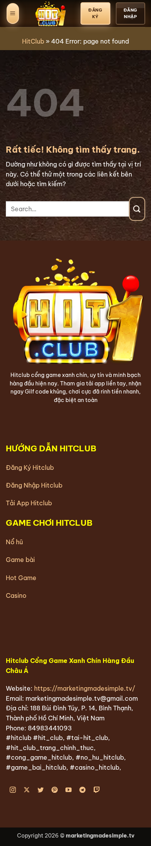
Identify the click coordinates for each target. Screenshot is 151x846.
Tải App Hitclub (29, 503)
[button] (13, 13)
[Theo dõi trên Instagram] (13, 789)
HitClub (33, 41)
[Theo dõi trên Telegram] (82, 789)
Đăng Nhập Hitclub (34, 485)
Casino (16, 595)
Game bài (20, 559)
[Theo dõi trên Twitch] (96, 789)
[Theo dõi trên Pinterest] (54, 789)
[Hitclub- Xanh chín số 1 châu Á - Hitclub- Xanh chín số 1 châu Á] (50, 13)
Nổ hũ (14, 542)
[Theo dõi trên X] (27, 789)
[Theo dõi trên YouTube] (68, 789)
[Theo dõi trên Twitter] (40, 789)
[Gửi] (137, 208)
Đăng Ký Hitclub (30, 467)
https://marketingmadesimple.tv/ (84, 688)
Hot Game (21, 578)
